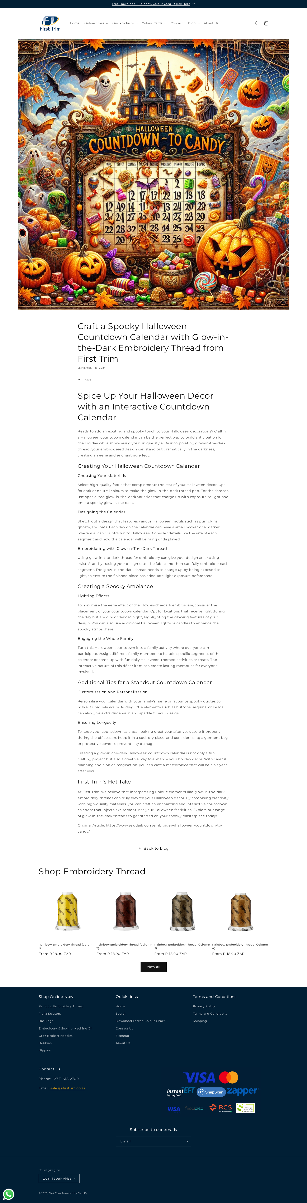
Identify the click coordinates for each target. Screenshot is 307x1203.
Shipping (200, 1021)
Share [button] (86, 380)
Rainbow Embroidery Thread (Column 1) (67, 946)
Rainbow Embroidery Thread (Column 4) (240, 946)
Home (120, 1006)
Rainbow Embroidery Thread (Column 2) (124, 946)
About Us (123, 1043)
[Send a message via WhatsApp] (8, 1194)
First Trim (55, 1193)
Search (121, 1014)
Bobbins (45, 1043)
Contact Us (124, 1028)
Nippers (45, 1050)
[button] (96, 23)
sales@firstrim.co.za (67, 1088)
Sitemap (122, 1036)
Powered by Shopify (74, 1193)
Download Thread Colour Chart (140, 1021)
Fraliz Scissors (50, 1014)
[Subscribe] (186, 1141)
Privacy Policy (204, 1006)
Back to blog (156, 848)
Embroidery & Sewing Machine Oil (66, 1028)
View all (153, 967)
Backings (46, 1021)
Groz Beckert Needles (56, 1036)
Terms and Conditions (210, 1014)
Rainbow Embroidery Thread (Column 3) (182, 946)
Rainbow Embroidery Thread (61, 1006)
